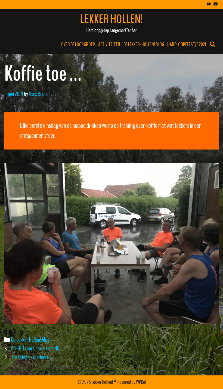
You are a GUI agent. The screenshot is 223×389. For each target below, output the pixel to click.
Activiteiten (109, 44)
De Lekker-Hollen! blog (143, 44)
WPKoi (141, 382)
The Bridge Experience (30, 357)
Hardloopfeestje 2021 (186, 44)
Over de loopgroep (78, 44)
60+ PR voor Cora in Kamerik (35, 348)
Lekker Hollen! (111, 19)
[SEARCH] (213, 44)
